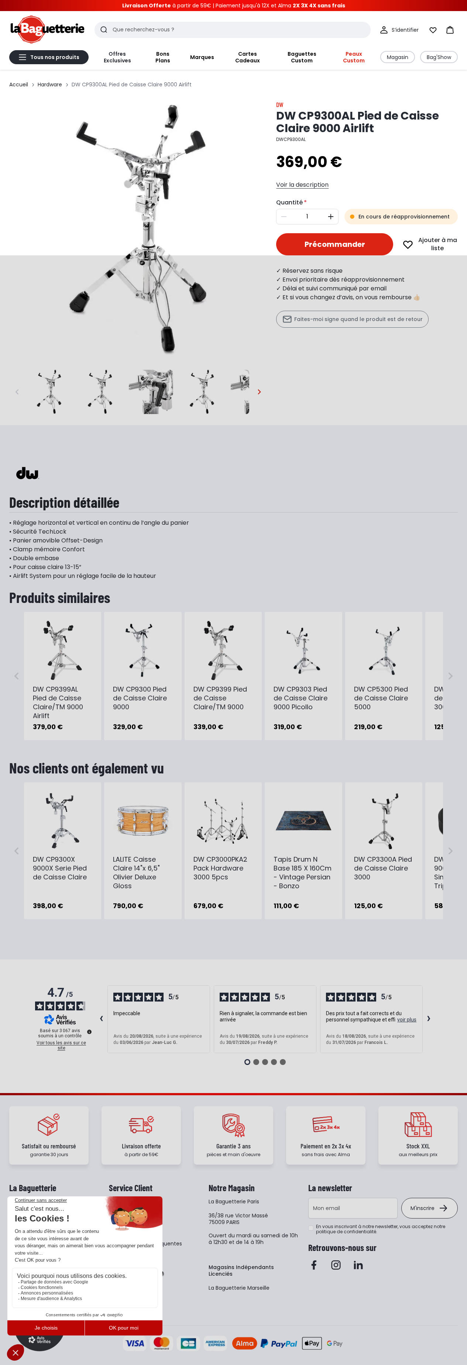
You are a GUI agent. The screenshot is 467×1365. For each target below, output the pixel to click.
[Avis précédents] (101, 1019)
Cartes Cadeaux (247, 57)
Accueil (18, 84)
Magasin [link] (397, 57)
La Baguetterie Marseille (239, 1288)
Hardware (50, 84)
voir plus (406, 1020)
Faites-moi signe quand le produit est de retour (358, 319)
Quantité (289, 202)
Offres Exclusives (117, 57)
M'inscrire (423, 1208)
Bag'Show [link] (439, 57)
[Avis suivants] (429, 1019)
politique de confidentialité (346, 1231)
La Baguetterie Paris (234, 1201)
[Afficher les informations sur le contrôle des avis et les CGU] (89, 1032)
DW (280, 104)
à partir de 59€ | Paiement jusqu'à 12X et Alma (233, 5)
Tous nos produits (54, 57)
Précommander (335, 244)
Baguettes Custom (302, 57)
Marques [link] (202, 57)
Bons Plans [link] (162, 57)
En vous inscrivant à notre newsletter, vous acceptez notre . (380, 1229)
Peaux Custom (354, 57)
